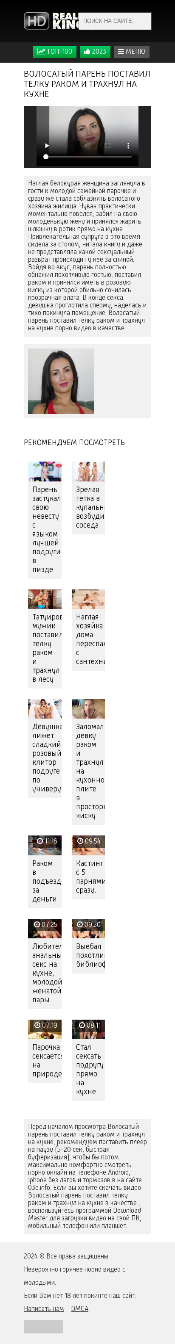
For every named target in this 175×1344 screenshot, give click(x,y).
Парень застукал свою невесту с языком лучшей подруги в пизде (46, 530)
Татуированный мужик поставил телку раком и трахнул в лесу (47, 648)
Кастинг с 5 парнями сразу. (90, 877)
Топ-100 (58, 52)
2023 (98, 52)
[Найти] (142, 21)
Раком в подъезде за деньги (47, 881)
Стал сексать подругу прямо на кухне (90, 1070)
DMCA (79, 1309)
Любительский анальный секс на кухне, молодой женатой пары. (47, 973)
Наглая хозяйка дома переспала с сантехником (90, 640)
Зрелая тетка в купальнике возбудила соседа (90, 507)
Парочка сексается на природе (47, 1061)
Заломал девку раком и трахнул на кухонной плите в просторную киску (90, 771)
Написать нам (44, 1309)
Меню (134, 52)
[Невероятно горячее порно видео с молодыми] (60, 21)
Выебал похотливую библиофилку (90, 955)
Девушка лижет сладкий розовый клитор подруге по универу (47, 758)
